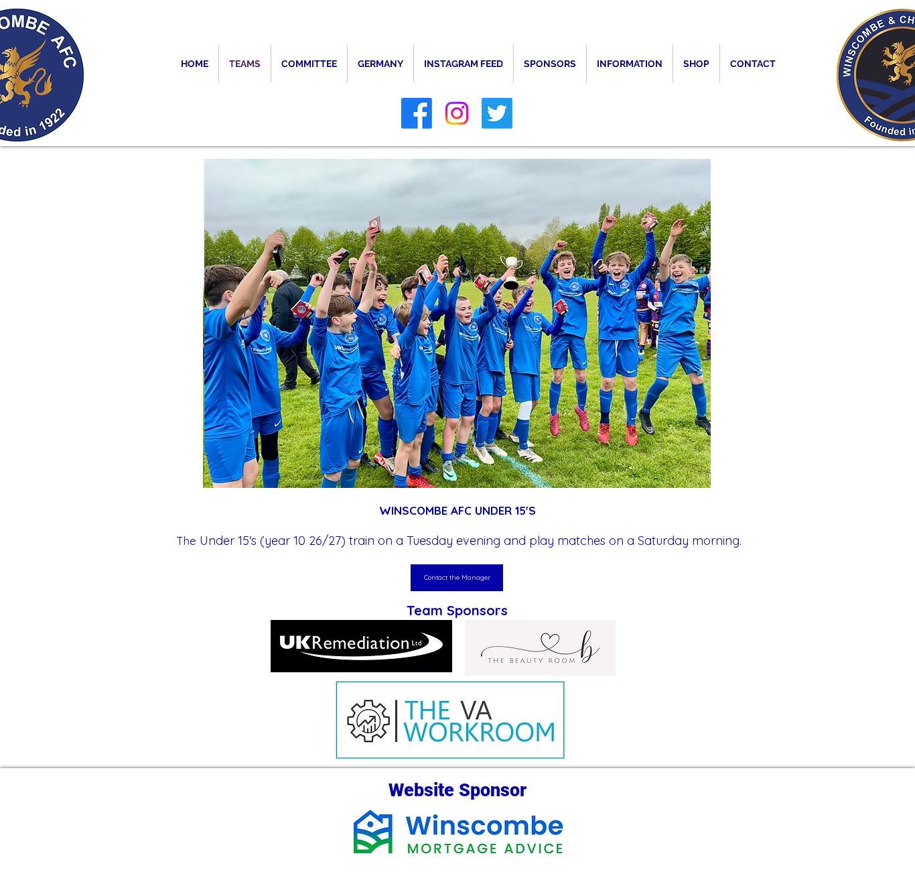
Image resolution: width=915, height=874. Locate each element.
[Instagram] (456, 113)
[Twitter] (497, 113)
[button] (630, 63)
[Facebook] (416, 113)
